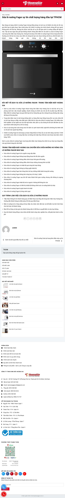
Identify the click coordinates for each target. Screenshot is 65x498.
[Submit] (61, 9)
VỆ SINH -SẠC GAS (6, 271)
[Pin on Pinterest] (37, 218)
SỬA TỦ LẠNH (5, 268)
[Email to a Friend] (34, 218)
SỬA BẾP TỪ (5, 274)
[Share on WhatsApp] (24, 218)
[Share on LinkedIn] (40, 218)
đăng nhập (12, 253)
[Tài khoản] (57, 3)
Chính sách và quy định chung (11, 357)
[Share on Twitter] (31, 218)
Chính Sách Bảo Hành (9, 348)
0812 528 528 (13, 388)
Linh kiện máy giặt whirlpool (15, 284)
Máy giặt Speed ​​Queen (14, 303)
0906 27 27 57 (17, 397)
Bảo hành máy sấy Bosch (15, 290)
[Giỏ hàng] (62, 3)
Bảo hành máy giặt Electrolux (16, 316)
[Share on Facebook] (27, 218)
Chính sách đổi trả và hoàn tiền (12, 354)
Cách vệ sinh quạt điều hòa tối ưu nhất (16, 240)
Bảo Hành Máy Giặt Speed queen (16, 322)
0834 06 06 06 (15, 391)
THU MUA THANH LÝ (7, 277)
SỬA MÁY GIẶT (5, 262)
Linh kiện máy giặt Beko (14, 297)
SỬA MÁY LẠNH (6, 265)
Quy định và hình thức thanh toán (12, 363)
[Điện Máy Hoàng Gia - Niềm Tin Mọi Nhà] (32, 3)
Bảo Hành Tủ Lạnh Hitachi (15, 329)
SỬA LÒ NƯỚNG (6, 14)
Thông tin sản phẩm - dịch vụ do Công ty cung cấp (17, 365)
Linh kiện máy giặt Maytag (15, 309)
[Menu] (3, 3)
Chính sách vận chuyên (10, 360)
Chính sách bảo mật (9, 351)
